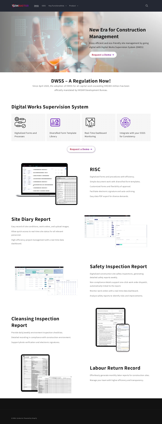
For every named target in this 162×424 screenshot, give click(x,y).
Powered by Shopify (30, 418)
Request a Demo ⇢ (103, 54)
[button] (57, 5)
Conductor (20, 418)
